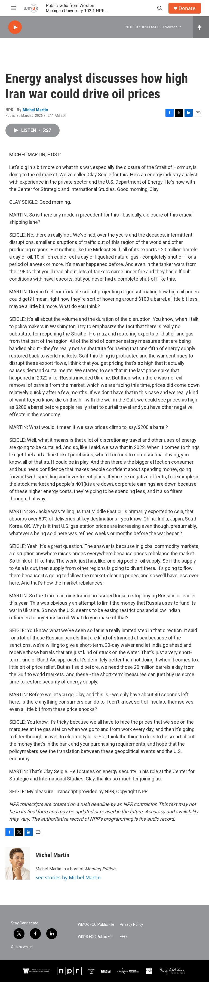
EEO (123, 937)
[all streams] (201, 27)
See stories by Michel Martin (68, 877)
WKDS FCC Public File (95, 937)
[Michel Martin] (17, 863)
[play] (15, 27)
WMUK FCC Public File (96, 925)
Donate (187, 8)
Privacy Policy (131, 925)
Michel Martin (35, 109)
